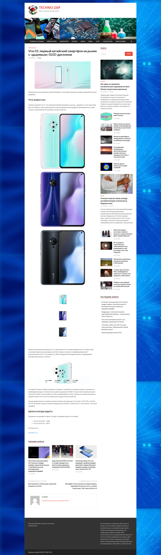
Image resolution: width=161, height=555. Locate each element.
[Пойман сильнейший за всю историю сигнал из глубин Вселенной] (106, 289)
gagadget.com (33, 432)
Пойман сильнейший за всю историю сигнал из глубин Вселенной (122, 284)
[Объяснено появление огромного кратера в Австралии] (106, 265)
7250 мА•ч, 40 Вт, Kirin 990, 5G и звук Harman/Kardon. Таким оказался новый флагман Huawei (114, 327)
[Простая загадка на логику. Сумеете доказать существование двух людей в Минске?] (106, 236)
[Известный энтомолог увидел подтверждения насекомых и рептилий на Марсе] (106, 130)
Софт (98, 41)
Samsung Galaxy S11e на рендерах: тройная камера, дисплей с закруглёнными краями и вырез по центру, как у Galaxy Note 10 (86, 465)
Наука (83, 41)
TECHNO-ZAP (49, 7)
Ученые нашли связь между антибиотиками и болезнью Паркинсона (114, 201)
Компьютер (64, 41)
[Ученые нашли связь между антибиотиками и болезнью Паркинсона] (117, 194)
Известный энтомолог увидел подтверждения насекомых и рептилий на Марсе (122, 127)
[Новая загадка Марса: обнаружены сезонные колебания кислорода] (106, 143)
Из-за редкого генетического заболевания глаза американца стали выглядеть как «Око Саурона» (121, 247)
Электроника (121, 41)
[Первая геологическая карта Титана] (106, 120)
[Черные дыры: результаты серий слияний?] (106, 170)
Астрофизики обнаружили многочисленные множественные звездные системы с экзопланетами (121, 152)
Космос (75, 41)
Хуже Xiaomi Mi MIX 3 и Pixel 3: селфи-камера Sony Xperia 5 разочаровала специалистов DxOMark (62, 464)
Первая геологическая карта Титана (122, 114)
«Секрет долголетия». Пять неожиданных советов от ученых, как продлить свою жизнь (122, 272)
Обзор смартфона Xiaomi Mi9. (111, 332)
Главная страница (37, 41)
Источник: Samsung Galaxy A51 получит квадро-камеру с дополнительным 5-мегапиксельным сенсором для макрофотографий (38, 466)
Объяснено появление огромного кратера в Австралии (122, 261)
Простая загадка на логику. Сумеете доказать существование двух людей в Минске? (123, 233)
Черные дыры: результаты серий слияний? (120, 165)
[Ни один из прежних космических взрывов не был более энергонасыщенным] (117, 80)
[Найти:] (117, 54)
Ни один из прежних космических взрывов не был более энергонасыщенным (115, 86)
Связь (90, 41)
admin (39, 58)
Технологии (107, 41)
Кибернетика (52, 41)
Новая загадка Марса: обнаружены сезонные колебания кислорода (122, 138)
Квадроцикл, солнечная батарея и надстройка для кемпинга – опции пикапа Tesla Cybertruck (115, 314)
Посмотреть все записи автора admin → (56, 500)
